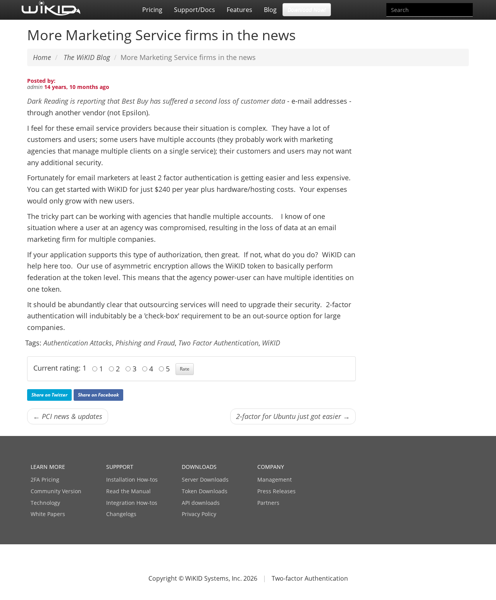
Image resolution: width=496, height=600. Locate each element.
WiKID (271, 342)
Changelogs (121, 514)
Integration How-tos (131, 502)
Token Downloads (204, 491)
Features (239, 9)
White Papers (48, 514)
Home (42, 57)
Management (274, 479)
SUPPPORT (119, 466)
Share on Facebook (98, 394)
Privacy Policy (199, 514)
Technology (45, 502)
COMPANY (270, 466)
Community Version (56, 491)
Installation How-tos (132, 479)
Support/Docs (194, 9)
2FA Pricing (45, 479)
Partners (268, 502)
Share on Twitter (49, 394)
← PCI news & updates (67, 416)
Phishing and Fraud (145, 342)
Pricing (152, 9)
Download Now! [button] (307, 9)
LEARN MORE (48, 466)
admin (35, 87)
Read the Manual (128, 491)
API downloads (201, 502)
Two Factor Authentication (218, 342)
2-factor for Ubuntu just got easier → (293, 416)
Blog (270, 9)
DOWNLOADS (199, 466)
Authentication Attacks (77, 342)
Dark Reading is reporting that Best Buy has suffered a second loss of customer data (156, 101)
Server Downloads (205, 479)
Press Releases (276, 491)
